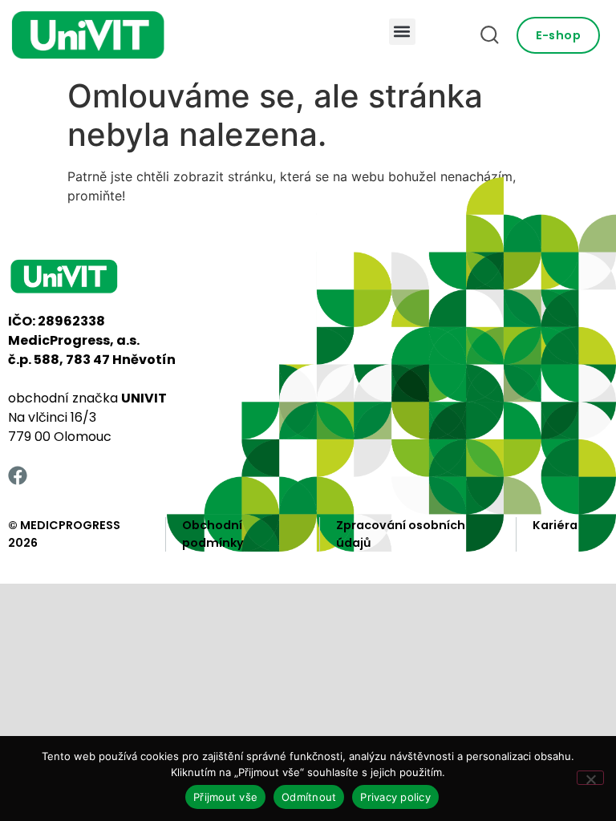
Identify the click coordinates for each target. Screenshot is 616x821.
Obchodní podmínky (213, 534)
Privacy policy (395, 797)
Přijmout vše (225, 797)
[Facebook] (17, 475)
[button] (402, 31)
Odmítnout (309, 797)
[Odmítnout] (590, 777)
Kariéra (555, 525)
